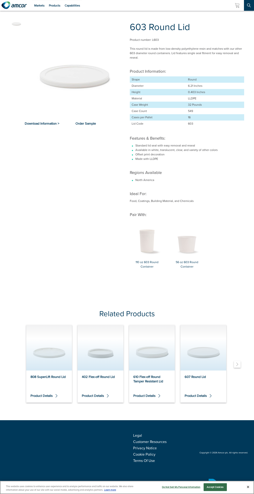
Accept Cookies (215, 487)
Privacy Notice (145, 448)
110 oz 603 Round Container (147, 264)
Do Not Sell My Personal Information (181, 487)
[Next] (237, 364)
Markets (39, 5)
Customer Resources (150, 441)
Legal (137, 435)
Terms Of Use (144, 460)
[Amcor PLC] (14, 5)
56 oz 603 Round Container (187, 264)
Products (54, 5)
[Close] (248, 487)
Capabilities (72, 5)
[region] (127, 487)
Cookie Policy (144, 454)
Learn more (110, 490)
